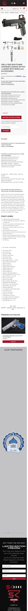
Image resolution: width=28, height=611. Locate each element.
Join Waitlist (6, 130)
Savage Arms (20, 307)
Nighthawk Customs (14, 12)
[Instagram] (12, 3)
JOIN (14, 579)
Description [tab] (4, 139)
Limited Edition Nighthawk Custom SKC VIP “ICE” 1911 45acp (13, 336)
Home (2, 12)
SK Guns (7, 12)
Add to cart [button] (13, 341)
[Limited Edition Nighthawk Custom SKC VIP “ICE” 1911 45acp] (13, 325)
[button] (24, 3)
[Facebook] (14, 3)
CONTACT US (15, 9)
